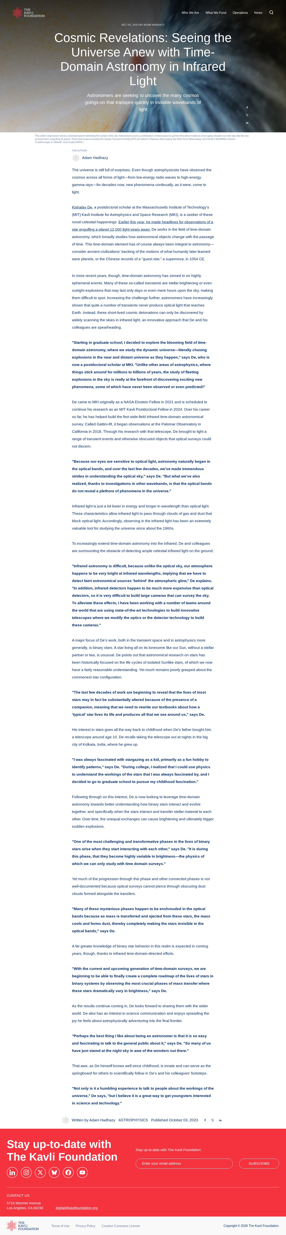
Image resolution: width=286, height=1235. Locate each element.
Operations (240, 12)
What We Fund (216, 12)
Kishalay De (82, 207)
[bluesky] (54, 1172)
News (258, 12)
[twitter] (40, 1172)
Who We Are (190, 12)
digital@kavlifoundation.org (77, 1208)
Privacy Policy (85, 1226)
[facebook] (68, 1172)
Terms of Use (60, 1226)
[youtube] (82, 1172)
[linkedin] (12, 1172)
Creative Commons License (121, 1226)
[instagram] (26, 1172)
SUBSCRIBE (259, 1163)
